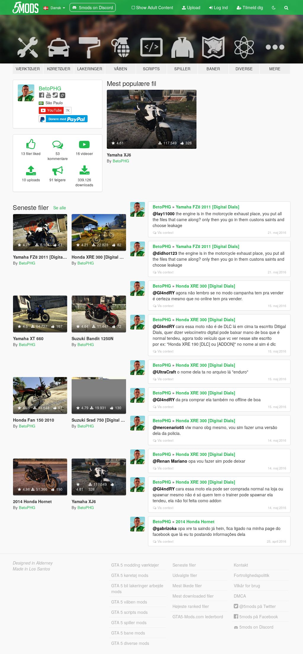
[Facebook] (41, 94)
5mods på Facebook (258, 616)
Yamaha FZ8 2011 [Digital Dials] (207, 207)
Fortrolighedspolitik (251, 575)
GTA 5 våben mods (129, 602)
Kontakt (241, 565)
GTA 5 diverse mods (130, 643)
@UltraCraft (164, 372)
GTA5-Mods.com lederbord (198, 616)
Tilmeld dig (252, 7)
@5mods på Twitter (257, 606)
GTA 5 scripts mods (129, 612)
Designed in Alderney (33, 563)
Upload (193, 7)
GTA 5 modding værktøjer (135, 565)
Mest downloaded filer (193, 596)
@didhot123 (165, 253)
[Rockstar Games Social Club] (62, 94)
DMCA (240, 596)
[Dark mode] (273, 7)
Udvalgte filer (185, 575)
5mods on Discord (255, 627)
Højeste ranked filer (191, 606)
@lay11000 (164, 213)
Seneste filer (184, 565)
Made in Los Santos (31, 569)
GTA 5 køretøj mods (129, 575)
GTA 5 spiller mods (128, 622)
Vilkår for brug (247, 585)
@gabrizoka (165, 528)
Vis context (165, 232)
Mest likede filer (187, 585)
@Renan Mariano (170, 461)
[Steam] (55, 94)
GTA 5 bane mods (128, 633)
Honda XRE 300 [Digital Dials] (205, 286)
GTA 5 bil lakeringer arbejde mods (137, 588)
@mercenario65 (168, 427)
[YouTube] (48, 94)
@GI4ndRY (164, 293)
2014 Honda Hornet (195, 521)
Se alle (59, 208)
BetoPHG (50, 88)
